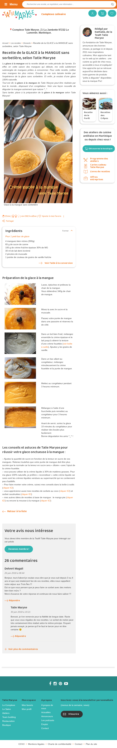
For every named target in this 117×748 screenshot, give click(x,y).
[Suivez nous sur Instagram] (55, 683)
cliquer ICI (8, 488)
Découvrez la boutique (101, 148)
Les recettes (16, 43)
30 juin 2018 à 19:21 (20, 612)
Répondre (14, 600)
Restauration (8, 721)
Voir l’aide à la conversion (59, 263)
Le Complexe (8, 705)
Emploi (44, 724)
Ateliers (5, 713)
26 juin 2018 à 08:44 (14, 573)
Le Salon (6, 709)
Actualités (46, 712)
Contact (45, 728)
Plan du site (91, 744)
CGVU (21, 744)
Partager (10, 221)
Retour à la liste (17, 511)
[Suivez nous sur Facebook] (50, 683)
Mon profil (26, 709)
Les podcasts (47, 720)
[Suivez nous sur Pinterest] (60, 683)
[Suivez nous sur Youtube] (66, 683)
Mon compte (91, 13)
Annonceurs (47, 716)
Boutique (6, 725)
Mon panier (101, 13)
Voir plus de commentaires (23, 649)
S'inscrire (73, 714)
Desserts (27, 43)
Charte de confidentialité (59, 744)
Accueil (5, 43)
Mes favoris (111, 13)
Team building (9, 717)
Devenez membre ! (18, 549)
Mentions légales (36, 744)
